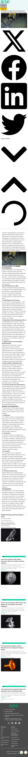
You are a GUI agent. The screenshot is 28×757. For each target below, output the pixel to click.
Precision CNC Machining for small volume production (14, 734)
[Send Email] (25, 752)
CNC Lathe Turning (14, 737)
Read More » (3, 569)
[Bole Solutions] (5, 1)
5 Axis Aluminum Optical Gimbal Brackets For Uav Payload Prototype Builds (12, 647)
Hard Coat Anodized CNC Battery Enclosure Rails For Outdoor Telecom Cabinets (12, 561)
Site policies (14, 753)
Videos (2, 731)
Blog (1, 735)
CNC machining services (6, 518)
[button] (14, 41)
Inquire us (3, 8)
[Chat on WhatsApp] (21, 752)
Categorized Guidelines (5, 740)
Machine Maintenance (5, 742)
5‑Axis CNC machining (15, 731)
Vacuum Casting (14, 741)
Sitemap (9, 753)
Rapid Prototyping (14, 729)
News (2, 733)
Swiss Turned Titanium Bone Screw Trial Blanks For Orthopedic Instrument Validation (13, 604)
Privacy (19, 753)
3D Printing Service (14, 743)
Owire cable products (5, 525)
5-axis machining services (6, 520)
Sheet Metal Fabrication (15, 739)
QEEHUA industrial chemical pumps (8, 527)
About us (2, 729)
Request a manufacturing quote (7, 522)
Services (13, 727)
